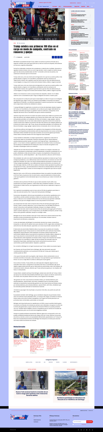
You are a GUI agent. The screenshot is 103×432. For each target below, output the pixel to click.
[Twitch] (87, 430)
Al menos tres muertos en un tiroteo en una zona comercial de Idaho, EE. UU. (79, 146)
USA (15, 43)
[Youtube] (94, 3)
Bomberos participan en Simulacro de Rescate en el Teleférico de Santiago (71, 398)
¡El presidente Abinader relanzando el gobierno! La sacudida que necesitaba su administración (84, 87)
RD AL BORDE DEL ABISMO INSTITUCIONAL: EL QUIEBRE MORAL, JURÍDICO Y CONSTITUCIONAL (72, 76)
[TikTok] (84, 430)
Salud (72, 24)
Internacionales (75, 40)
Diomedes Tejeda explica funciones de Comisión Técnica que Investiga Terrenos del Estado (79, 43)
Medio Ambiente (72, 61)
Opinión (70, 52)
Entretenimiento (72, 83)
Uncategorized (83, 72)
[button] (85, 3)
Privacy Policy (84, 424)
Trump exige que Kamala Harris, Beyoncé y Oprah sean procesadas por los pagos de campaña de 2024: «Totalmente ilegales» (54, 344)
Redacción (19, 57)
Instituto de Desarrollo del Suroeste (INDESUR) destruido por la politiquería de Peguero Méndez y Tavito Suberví (73, 66)
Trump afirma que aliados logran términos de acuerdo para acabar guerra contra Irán (78, 140)
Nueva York (74, 13)
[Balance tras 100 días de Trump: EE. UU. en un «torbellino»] (21, 333)
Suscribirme (89, 421)
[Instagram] (91, 3)
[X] (92, 3)
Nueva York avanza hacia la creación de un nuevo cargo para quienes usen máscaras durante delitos (32, 393)
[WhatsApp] (61, 57)
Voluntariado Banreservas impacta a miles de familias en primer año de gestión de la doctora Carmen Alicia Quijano (73, 87)
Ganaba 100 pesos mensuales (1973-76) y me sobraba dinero (73, 55)
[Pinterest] (58, 57)
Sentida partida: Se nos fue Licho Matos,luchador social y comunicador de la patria (79, 123)
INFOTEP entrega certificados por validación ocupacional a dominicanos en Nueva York (79, 21)
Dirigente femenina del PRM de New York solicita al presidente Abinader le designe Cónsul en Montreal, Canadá (84, 56)
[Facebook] (89, 3)
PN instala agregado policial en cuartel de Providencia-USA (78, 15)
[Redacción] (15, 57)
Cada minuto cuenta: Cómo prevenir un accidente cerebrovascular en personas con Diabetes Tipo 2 (79, 28)
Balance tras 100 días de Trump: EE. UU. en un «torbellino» (20, 342)
